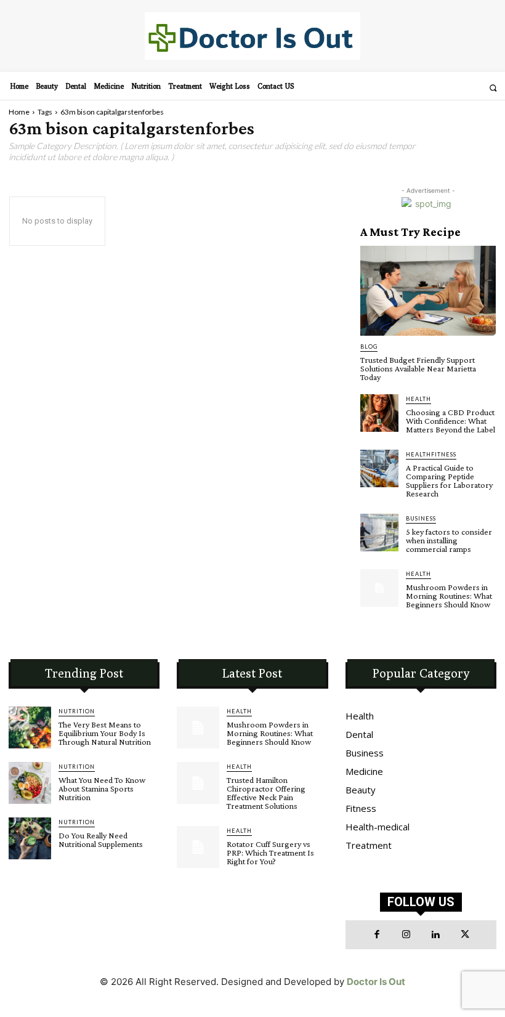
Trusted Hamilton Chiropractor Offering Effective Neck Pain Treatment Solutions (266, 793)
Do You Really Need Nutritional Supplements (101, 839)
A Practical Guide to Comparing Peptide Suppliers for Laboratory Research (449, 480)
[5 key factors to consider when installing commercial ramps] (379, 533)
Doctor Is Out (376, 981)
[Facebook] (377, 935)
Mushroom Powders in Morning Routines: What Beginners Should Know (449, 595)
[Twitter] (465, 935)
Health (418, 398)
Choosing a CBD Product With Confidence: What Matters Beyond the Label (450, 420)
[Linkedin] (435, 935)
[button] (493, 88)
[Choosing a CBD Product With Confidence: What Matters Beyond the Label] (379, 413)
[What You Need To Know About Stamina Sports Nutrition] (30, 783)
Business (421, 518)
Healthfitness (431, 454)
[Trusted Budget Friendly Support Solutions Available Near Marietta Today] (428, 290)
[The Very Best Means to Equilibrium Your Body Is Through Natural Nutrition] (30, 728)
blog (369, 346)
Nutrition (77, 711)
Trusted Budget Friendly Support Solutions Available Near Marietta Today (418, 368)
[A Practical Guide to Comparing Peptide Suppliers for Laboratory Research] (379, 469)
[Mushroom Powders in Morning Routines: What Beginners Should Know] (379, 588)
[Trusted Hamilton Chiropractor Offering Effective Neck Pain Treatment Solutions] (198, 783)
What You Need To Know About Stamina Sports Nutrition (102, 788)
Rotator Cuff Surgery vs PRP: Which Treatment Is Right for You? (270, 852)
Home (19, 111)
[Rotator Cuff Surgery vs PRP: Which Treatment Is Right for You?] (198, 847)
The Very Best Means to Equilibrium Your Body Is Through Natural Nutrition (105, 733)
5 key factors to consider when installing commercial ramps (449, 540)
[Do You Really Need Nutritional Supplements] (30, 838)
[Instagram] (406, 935)
